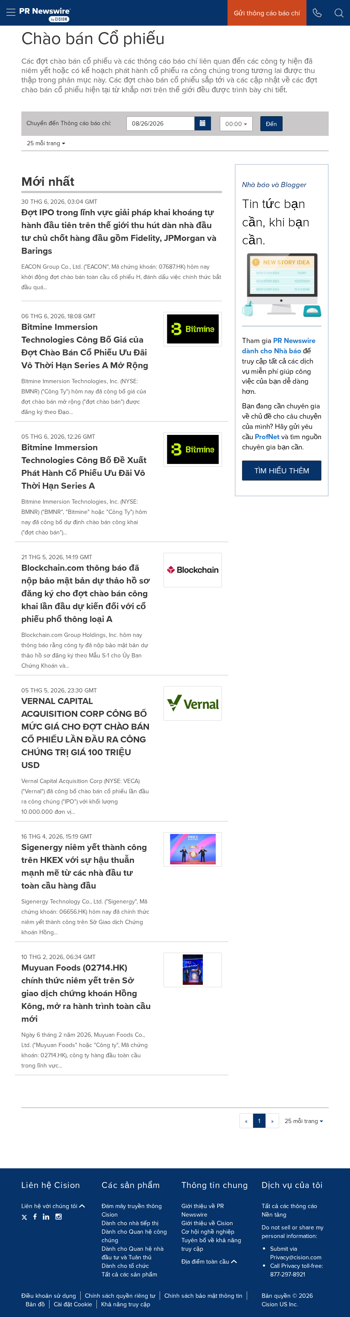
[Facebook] (35, 1216)
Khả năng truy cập (125, 1304)
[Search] (339, 13)
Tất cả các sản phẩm (129, 1274)
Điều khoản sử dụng (48, 1295)
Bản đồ (35, 1304)
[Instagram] (58, 1216)
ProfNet (267, 436)
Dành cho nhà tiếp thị (130, 1223)
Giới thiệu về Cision (207, 1223)
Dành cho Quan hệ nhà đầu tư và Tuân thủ (132, 1252)
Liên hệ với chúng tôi (50, 1206)
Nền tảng (274, 1214)
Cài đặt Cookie (73, 1304)
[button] (203, 123)
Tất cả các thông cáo (289, 1206)
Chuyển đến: (68, 123)
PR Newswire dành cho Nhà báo (278, 345)
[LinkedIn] (46, 1216)
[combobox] (236, 123)
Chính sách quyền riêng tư (120, 1295)
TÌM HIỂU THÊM (281, 470)
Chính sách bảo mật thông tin (203, 1295)
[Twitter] (25, 1216)
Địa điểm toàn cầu (206, 1261)
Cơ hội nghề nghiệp (207, 1231)
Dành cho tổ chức (125, 1265)
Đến (271, 124)
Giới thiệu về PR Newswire (202, 1210)
